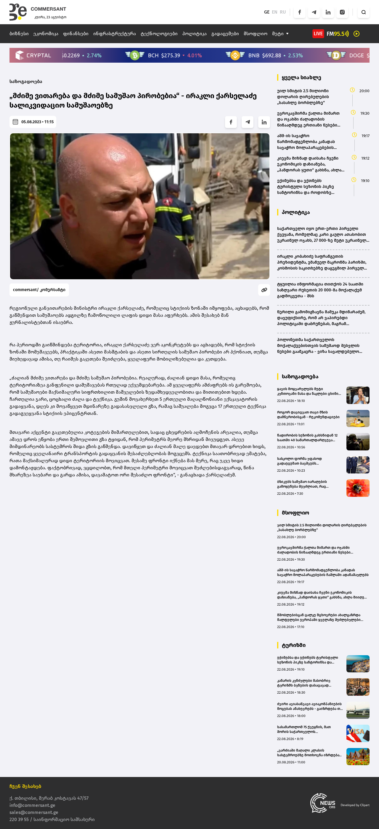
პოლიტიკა (194, 33)
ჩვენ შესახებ (25, 786)
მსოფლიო (255, 33)
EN (274, 12)
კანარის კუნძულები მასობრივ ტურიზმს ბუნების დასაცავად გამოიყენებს (303, 683)
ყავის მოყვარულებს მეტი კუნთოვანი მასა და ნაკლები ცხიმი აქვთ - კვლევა (307, 391)
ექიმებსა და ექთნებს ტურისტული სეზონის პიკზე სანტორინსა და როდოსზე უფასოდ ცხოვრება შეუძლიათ (307, 660)
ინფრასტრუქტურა (114, 33)
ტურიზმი (294, 645)
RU (283, 12)
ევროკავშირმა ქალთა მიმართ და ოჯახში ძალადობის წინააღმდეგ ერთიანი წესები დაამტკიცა (314, 550)
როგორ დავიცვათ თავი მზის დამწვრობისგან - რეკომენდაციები (308, 414)
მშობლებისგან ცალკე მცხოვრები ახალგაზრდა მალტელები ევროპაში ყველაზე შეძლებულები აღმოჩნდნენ (319, 617)
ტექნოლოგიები (159, 33)
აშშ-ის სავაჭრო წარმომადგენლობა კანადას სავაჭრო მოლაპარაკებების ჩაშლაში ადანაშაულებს (323, 572)
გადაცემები (225, 33)
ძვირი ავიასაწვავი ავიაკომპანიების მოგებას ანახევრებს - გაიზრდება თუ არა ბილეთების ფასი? (309, 706)
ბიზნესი (19, 33)
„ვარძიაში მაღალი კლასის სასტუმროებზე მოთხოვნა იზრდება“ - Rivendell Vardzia (310, 752)
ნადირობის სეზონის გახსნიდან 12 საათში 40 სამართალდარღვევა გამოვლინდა (307, 437)
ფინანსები (76, 33)
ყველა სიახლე (301, 77)
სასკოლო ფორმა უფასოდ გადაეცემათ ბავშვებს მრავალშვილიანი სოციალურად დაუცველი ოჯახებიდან (305, 461)
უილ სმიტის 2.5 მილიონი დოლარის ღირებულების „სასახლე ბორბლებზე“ (322, 527)
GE (266, 12)
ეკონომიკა (45, 33)
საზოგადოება (25, 81)
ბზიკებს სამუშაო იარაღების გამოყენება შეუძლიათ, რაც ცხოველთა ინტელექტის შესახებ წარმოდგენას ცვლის (306, 484)
